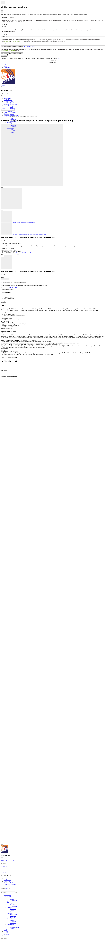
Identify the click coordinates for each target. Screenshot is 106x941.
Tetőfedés (9, 111)
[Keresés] (16, 892)
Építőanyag (9, 100)
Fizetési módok (7, 880)
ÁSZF (5, 878)
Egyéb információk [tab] (8, 297)
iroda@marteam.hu (5, 872)
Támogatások (7, 67)
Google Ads (7, 41)
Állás (5, 64)
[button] (3, 85)
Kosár (2, 888)
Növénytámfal (13, 109)
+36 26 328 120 (4, 866)
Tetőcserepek (13, 112)
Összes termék (7, 98)
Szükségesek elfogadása (17, 46)
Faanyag (12, 115)
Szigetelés (9, 116)
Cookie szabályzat (8, 882)
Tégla (11, 101)
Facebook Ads (15, 41)
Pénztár (6, 888)
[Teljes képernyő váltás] (2, 938)
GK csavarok (13, 126)
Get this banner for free (29, 46)
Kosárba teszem (8, 256)
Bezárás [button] (60, 58)
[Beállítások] (3, 2)
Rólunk (5, 66)
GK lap (12, 123)
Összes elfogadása (5, 46)
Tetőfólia (12, 114)
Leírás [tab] (5, 295)
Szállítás (6, 931)
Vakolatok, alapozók (26, 253)
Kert (8, 105)
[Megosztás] (4, 938)
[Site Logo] (8, 84)
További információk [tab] (9, 298)
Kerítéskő (12, 108)
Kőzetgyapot (13, 121)
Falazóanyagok (10, 128)
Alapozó (18, 253)
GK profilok (13, 125)
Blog (5, 935)
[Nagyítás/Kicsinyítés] (1, 938)
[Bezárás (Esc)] (6, 938)
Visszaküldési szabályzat (10, 884)
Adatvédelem (7, 881)
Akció (5, 930)
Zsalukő (12, 102)
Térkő (11, 107)
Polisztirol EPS (13, 118)
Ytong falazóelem (14, 130)
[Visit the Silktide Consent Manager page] (8, 55)
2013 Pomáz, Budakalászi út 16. (7, 860)
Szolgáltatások (7, 932)
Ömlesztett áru (13, 104)
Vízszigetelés (13, 119)
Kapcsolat (6, 934)
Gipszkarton (10, 122)
